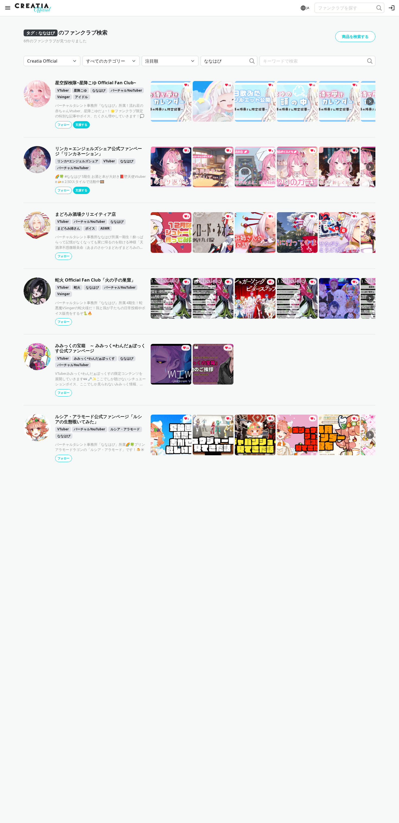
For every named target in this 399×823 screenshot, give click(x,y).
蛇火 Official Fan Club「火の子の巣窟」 (95, 280)
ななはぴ (98, 90)
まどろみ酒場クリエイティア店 (85, 214)
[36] (213, 364)
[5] (297, 232)
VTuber (63, 90)
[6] (255, 232)
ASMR (105, 228)
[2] (171, 166)
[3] (339, 166)
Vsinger (63, 97)
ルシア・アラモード (125, 429)
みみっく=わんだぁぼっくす (94, 358)
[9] (255, 101)
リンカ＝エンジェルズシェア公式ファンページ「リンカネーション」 (98, 151)
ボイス (90, 228)
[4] (255, 166)
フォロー (63, 124)
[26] (171, 364)
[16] (213, 101)
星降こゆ (80, 90)
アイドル (81, 97)
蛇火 (77, 287)
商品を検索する (355, 36)
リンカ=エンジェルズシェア (77, 161)
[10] (297, 101)
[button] (304, 8)
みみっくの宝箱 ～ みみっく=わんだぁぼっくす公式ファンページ (100, 348)
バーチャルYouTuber (126, 90)
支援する (81, 124)
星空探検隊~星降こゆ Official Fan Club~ (95, 83)
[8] (171, 101)
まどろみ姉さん (68, 228)
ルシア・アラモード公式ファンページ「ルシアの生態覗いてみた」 (98, 419)
